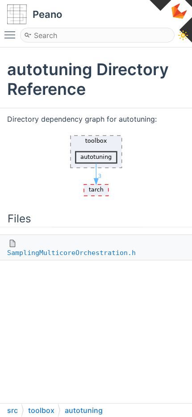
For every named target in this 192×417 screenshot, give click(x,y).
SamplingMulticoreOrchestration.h (71, 253)
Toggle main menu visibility (12, 34)
